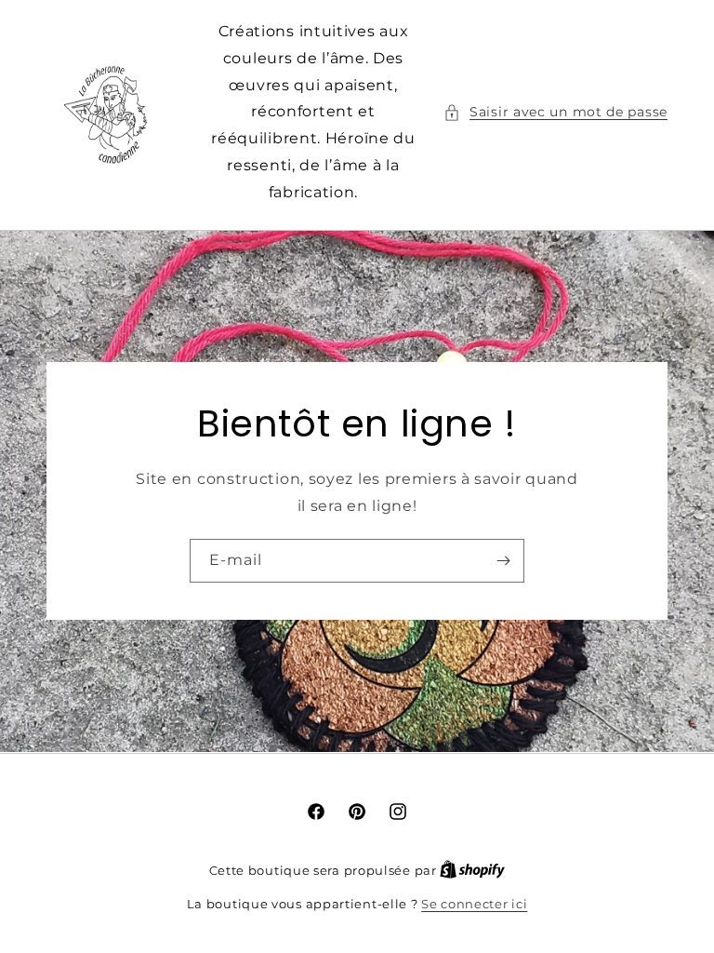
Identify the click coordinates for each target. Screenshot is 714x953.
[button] (555, 112)
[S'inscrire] (503, 561)
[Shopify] (472, 870)
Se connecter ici (474, 903)
